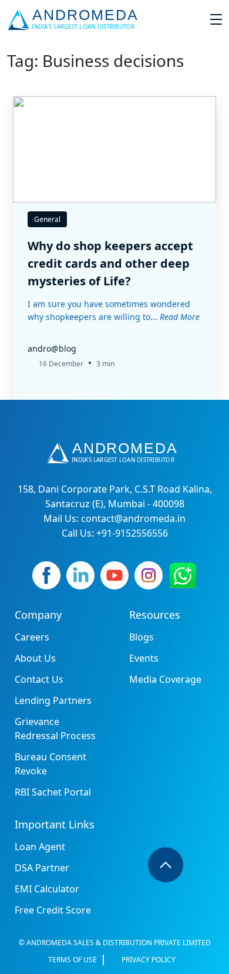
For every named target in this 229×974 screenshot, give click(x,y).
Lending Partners (53, 700)
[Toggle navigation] (216, 19)
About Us (35, 658)
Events (144, 658)
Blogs (141, 637)
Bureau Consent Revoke (50, 763)
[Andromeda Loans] (75, 19)
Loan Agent (40, 846)
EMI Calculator (47, 888)
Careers (32, 637)
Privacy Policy (149, 960)
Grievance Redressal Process (55, 728)
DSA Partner (42, 867)
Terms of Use (72, 960)
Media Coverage (165, 679)
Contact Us (39, 679)
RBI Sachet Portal (53, 792)
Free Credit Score (53, 910)
